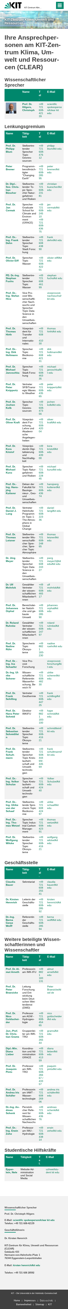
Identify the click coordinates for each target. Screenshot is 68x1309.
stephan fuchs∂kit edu (54, 277)
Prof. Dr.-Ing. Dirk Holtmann (12, 352)
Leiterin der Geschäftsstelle (28, 902)
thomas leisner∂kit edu (53, 537)
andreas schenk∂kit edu (53, 1110)
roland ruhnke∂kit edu (53, 625)
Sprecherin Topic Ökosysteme (28, 648)
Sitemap (39, 1304)
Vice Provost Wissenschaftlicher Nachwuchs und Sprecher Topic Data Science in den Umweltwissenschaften (29, 307)
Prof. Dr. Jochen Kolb (11, 404)
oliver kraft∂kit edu (54, 421)
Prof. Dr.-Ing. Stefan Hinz (12, 295)
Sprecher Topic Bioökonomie (28, 353)
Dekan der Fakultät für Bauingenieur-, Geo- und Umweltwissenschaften (29, 493)
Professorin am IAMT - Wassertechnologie (29, 1094)
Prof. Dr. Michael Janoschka (12, 369)
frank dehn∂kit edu (54, 239)
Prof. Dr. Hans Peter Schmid (12, 713)
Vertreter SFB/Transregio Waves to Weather (29, 389)
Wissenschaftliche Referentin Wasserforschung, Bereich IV (29, 680)
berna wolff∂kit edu (54, 918)
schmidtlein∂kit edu (54, 730)
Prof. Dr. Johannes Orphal (12, 608)
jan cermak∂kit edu (53, 207)
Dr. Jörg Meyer (10, 559)
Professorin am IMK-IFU (29, 970)
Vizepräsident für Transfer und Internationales (28, 336)
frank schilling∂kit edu (53, 696)
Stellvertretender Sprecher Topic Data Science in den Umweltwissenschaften (29, 569)
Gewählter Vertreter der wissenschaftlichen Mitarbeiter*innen (29, 592)
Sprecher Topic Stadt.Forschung (29, 371)
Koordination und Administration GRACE (29, 1053)
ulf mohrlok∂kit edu (53, 587)
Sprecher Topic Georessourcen (27, 406)
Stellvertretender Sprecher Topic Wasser (28, 281)
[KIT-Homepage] (13, 4)
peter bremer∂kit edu (53, 169)
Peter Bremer (10, 168)
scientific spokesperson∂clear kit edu (54, 108)
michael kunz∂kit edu (54, 468)
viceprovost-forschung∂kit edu (54, 664)
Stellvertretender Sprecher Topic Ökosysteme (28, 736)
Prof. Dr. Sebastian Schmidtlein (12, 733)
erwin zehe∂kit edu (54, 1129)
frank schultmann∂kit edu (54, 751)
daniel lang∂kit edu (54, 509)
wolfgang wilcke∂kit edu (52, 840)
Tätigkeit (26, 135)
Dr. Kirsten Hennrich (12, 901)
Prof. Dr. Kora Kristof (11, 448)
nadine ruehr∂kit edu (54, 645)
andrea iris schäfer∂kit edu (53, 1092)
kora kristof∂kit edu (52, 448)
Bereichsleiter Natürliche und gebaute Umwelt (29, 611)
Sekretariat (28, 881)
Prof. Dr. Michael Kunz (11, 469)
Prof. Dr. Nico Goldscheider (12, 1018)
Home (17, 1300)
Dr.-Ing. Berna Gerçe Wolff (10, 921)
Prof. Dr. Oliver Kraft (13, 421)
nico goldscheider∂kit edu (54, 1016)
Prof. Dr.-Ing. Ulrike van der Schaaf (12, 806)
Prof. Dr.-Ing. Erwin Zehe (12, 1130)
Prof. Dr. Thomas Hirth (11, 331)
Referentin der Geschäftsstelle (28, 921)
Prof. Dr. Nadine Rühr (11, 646)
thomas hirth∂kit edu (54, 330)
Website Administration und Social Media (27, 1174)
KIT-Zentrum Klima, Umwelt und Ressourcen (33, 7)
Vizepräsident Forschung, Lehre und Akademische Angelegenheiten (29, 430)
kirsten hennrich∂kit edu (54, 902)
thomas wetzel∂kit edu (52, 822)
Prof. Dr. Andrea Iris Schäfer (12, 1092)
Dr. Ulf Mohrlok (11, 586)
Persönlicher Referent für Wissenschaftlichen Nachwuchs (29, 1115)
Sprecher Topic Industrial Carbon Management (29, 825)
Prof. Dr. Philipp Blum (11, 148)
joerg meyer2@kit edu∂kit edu (54, 561)
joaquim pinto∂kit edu (54, 1067)
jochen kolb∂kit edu (54, 403)
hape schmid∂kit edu (53, 713)
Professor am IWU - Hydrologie (28, 1130)
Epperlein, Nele (11, 1171)
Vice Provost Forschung (28, 664)
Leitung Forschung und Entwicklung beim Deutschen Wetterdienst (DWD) (28, 997)
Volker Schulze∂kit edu (53, 781)
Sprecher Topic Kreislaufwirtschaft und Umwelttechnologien (29, 787)
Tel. (40, 95)
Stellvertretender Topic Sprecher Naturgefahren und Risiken (29, 191)
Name (26, 91)
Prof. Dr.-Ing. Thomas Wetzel (13, 822)
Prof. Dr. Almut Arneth (13, 970)
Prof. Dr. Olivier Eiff (12, 259)
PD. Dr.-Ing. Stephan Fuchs (13, 278)
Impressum (30, 1300)
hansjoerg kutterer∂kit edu (53, 487)
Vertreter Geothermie (29, 695)
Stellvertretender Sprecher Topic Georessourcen (28, 153)
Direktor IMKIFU (26, 712)
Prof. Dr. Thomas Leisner (11, 537)
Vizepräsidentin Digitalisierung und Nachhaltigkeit (28, 453)
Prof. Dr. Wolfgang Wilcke (12, 840)
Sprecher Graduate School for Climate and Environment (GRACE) (29, 213)
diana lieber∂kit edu (52, 1051)
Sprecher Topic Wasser (27, 260)
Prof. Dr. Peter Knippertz (12, 387)
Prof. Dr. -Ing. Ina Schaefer (11, 664)
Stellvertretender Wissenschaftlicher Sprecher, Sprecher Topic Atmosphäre (29, 543)
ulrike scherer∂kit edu (53, 675)
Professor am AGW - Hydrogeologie (28, 1018)
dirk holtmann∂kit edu (54, 352)
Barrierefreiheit (23, 1304)
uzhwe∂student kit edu (52, 1171)
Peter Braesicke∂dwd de (54, 989)
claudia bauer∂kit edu (52, 884)
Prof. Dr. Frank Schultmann (11, 753)
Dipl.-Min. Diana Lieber (12, 1051)
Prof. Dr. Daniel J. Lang (11, 510)
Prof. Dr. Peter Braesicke (12, 989)
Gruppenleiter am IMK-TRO (29, 1033)
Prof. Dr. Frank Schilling (11, 696)
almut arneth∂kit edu (52, 971)
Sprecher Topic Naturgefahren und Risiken (29, 471)
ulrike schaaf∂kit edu (53, 805)
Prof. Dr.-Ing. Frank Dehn (12, 240)
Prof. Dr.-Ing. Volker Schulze (12, 781)
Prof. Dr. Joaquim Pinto (11, 1069)
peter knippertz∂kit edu (54, 387)
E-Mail (51, 91)
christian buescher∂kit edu (54, 186)
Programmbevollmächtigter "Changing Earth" (29, 172)
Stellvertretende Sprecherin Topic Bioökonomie (29, 808)
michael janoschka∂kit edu (54, 369)
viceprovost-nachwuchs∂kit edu (54, 295)
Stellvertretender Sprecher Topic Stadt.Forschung (29, 245)
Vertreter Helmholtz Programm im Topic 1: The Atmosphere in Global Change (29, 518)
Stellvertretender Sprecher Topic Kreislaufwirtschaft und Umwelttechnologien (29, 760)
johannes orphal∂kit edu (52, 608)
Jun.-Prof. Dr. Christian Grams (12, 1033)
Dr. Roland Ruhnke (12, 624)
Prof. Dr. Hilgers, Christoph (28, 107)
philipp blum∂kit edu (54, 147)
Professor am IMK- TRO (27, 1069)
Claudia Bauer (10, 883)
